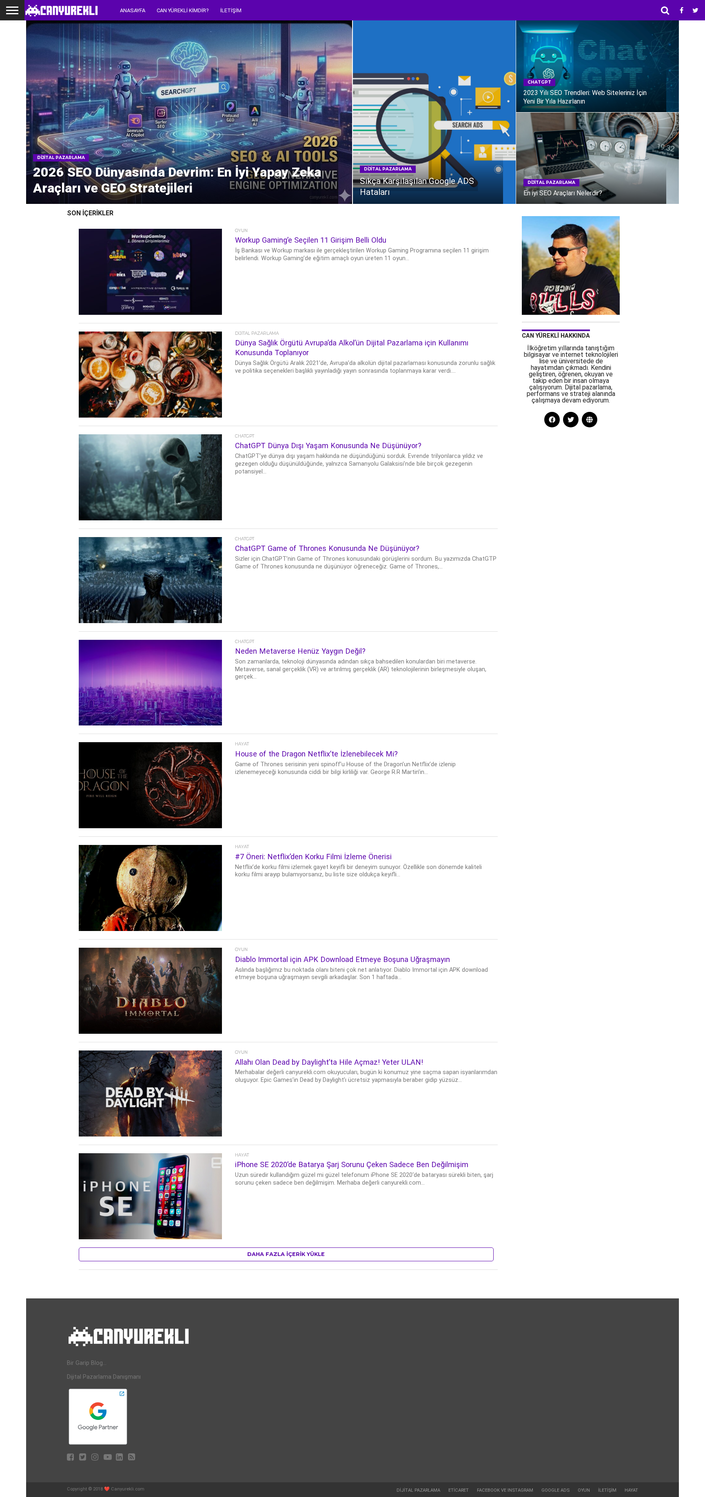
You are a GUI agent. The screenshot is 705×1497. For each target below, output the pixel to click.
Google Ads (555, 1490)
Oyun (584, 1490)
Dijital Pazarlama (418, 1490)
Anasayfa (132, 10)
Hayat (631, 1490)
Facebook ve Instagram (505, 1490)
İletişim (231, 10)
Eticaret (458, 1490)
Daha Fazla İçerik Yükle (286, 1254)
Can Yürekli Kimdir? (183, 10)
